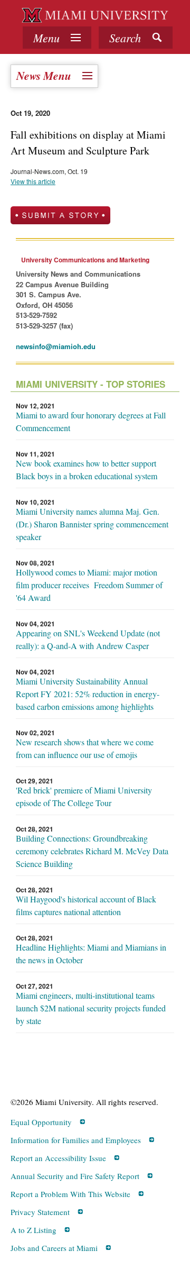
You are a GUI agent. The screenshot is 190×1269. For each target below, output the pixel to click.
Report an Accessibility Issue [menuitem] (58, 1158)
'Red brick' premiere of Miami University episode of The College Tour (84, 796)
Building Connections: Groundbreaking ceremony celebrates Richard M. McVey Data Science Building (92, 851)
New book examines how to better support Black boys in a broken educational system (86, 469)
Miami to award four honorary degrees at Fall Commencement (91, 421)
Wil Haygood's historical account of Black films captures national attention (86, 905)
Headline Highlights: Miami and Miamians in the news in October (91, 953)
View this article (33, 181)
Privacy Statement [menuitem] (40, 1212)
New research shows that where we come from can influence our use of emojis (85, 748)
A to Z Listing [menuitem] (33, 1230)
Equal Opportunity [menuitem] (41, 1122)
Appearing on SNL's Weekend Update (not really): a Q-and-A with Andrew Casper (88, 639)
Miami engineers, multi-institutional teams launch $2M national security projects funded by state (91, 1008)
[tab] (57, 37)
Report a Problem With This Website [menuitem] (70, 1194)
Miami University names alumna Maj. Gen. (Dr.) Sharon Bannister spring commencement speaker (92, 524)
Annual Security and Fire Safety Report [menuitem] (75, 1176)
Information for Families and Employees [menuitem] (76, 1140)
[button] (136, 37)
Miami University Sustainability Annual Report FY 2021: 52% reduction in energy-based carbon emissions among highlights (87, 693)
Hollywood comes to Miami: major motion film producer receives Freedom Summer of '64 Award (89, 585)
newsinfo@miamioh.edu (56, 346)
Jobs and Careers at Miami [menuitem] (54, 1248)
